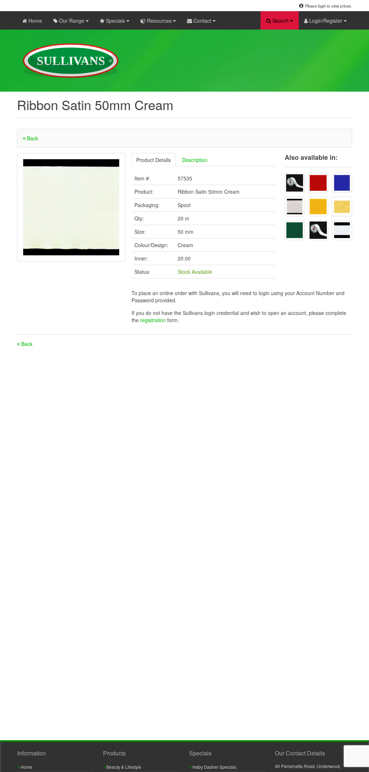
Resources (159, 20)
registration (153, 320)
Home (34, 20)
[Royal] (342, 183)
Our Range (72, 20)
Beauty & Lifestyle (123, 767)
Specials (115, 20)
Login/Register (326, 20)
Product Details (153, 159)
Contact (202, 20)
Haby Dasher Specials (213, 767)
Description (195, 159)
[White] (295, 183)
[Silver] (295, 207)
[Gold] (318, 207)
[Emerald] (295, 230)
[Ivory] (318, 230)
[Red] (318, 183)
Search (280, 20)
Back (32, 138)
